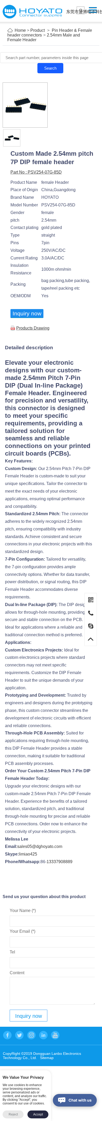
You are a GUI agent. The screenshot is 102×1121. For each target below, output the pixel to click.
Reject (13, 1114)
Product (37, 30)
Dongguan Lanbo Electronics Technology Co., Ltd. (32, 12)
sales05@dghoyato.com (39, 846)
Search (50, 68)
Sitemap (47, 1058)
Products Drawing (32, 328)
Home (20, 30)
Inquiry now (27, 313)
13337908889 (59, 861)
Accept (38, 1114)
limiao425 (28, 854)
